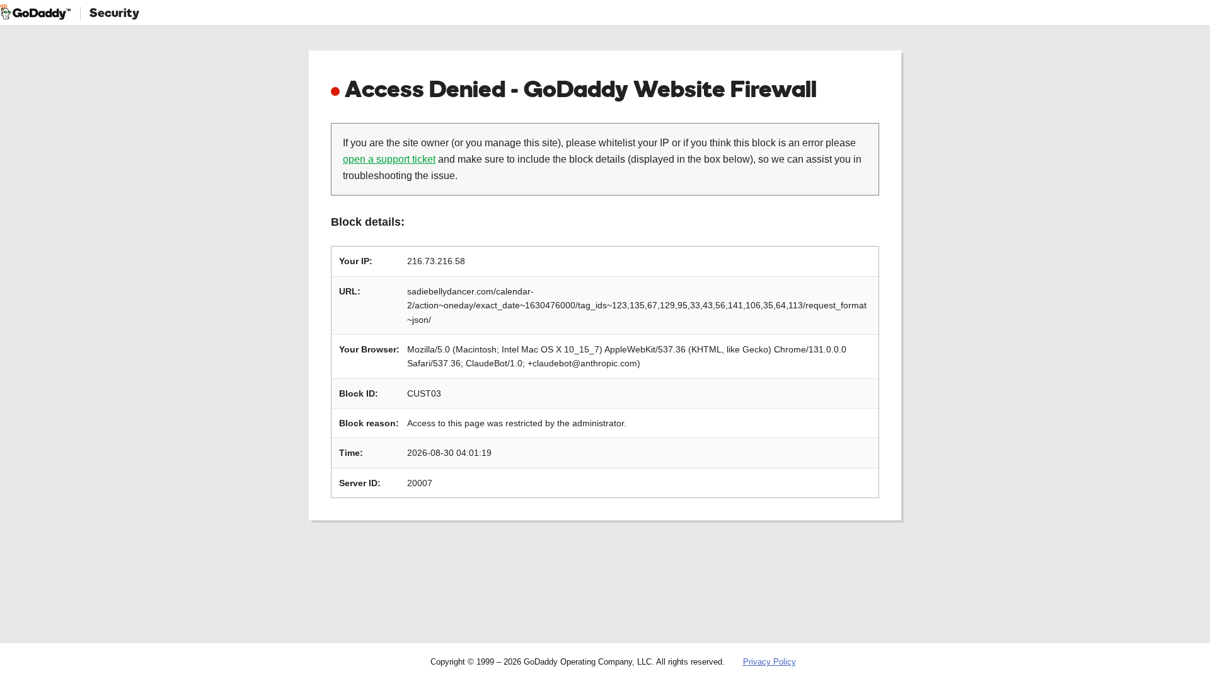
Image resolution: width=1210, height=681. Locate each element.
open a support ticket (389, 159)
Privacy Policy (769, 661)
